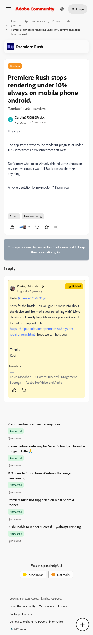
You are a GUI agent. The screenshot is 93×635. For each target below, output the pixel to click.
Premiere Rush (61, 21)
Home (13, 21)
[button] (8, 10)
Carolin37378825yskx (29, 117)
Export (14, 216)
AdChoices (20, 629)
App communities (35, 21)
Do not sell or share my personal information (36, 621)
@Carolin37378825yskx (33, 298)
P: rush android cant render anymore (34, 424)
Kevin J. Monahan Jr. (31, 286)
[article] (46, 339)
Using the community (23, 606)
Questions (16, 25)
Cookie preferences (21, 614)
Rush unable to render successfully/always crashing (44, 527)
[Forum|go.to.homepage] (35, 9)
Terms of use (46, 606)
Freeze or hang (33, 216)
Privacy (62, 606)
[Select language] (62, 9)
